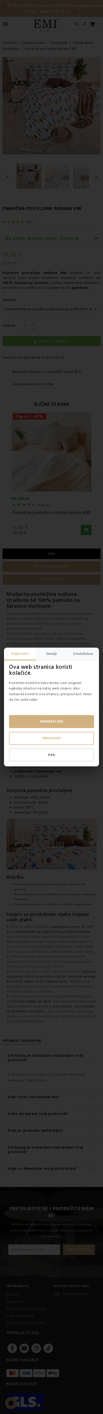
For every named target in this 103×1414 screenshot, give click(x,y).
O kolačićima (83, 654)
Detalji (51, 654)
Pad (51, 754)
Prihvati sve (51, 721)
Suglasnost (20, 653)
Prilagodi (51, 738)
